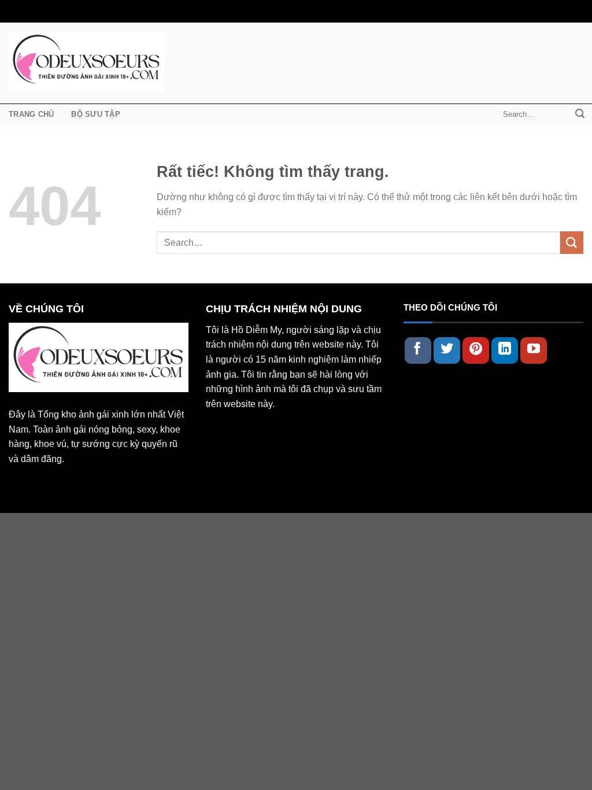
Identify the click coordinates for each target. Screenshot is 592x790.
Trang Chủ (31, 114)
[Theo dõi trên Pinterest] (475, 350)
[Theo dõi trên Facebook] (418, 350)
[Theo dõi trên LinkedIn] (504, 350)
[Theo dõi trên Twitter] (447, 350)
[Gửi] (580, 114)
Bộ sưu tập (95, 114)
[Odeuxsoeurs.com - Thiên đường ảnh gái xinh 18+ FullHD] (86, 62)
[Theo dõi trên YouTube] (533, 350)
